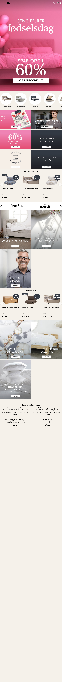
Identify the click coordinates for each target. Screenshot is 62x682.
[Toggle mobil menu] (60, 3)
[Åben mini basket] (57, 3)
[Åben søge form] (54, 3)
